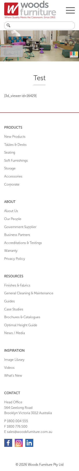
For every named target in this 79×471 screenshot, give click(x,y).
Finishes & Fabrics (17, 285)
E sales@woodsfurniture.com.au (28, 432)
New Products (14, 137)
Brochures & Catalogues (22, 317)
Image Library (14, 360)
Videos (9, 368)
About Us (11, 211)
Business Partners (17, 235)
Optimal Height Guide (20, 325)
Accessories (13, 176)
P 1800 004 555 (16, 421)
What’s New (13, 375)
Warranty (10, 251)
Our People (12, 219)
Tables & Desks (15, 145)
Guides (9, 301)
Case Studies (13, 309)
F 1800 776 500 (15, 426)
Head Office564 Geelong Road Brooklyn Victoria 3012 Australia (28, 407)
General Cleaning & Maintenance (28, 293)
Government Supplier (20, 227)
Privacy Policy (14, 259)
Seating (9, 152)
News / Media (14, 333)
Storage (10, 168)
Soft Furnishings (16, 160)
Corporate (11, 184)
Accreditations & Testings (23, 243)
